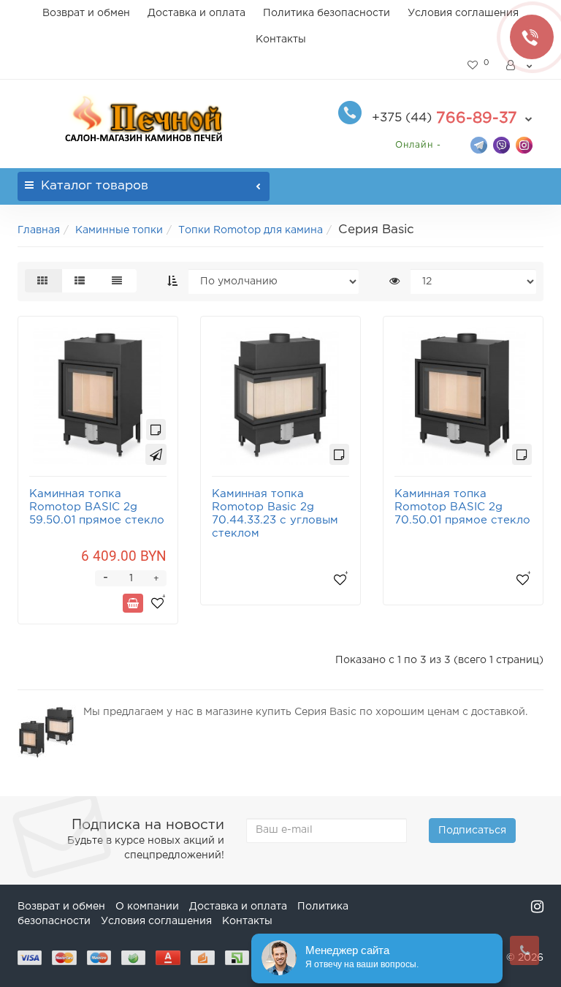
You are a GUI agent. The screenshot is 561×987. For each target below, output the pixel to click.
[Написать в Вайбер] (501, 144)
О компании (147, 906)
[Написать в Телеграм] (478, 144)
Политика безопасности (326, 13)
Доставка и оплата (196, 13)
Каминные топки (119, 230)
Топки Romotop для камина (250, 230)
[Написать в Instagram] (524, 144)
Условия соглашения (463, 13)
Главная (39, 230)
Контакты (281, 39)
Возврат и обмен (86, 13)
